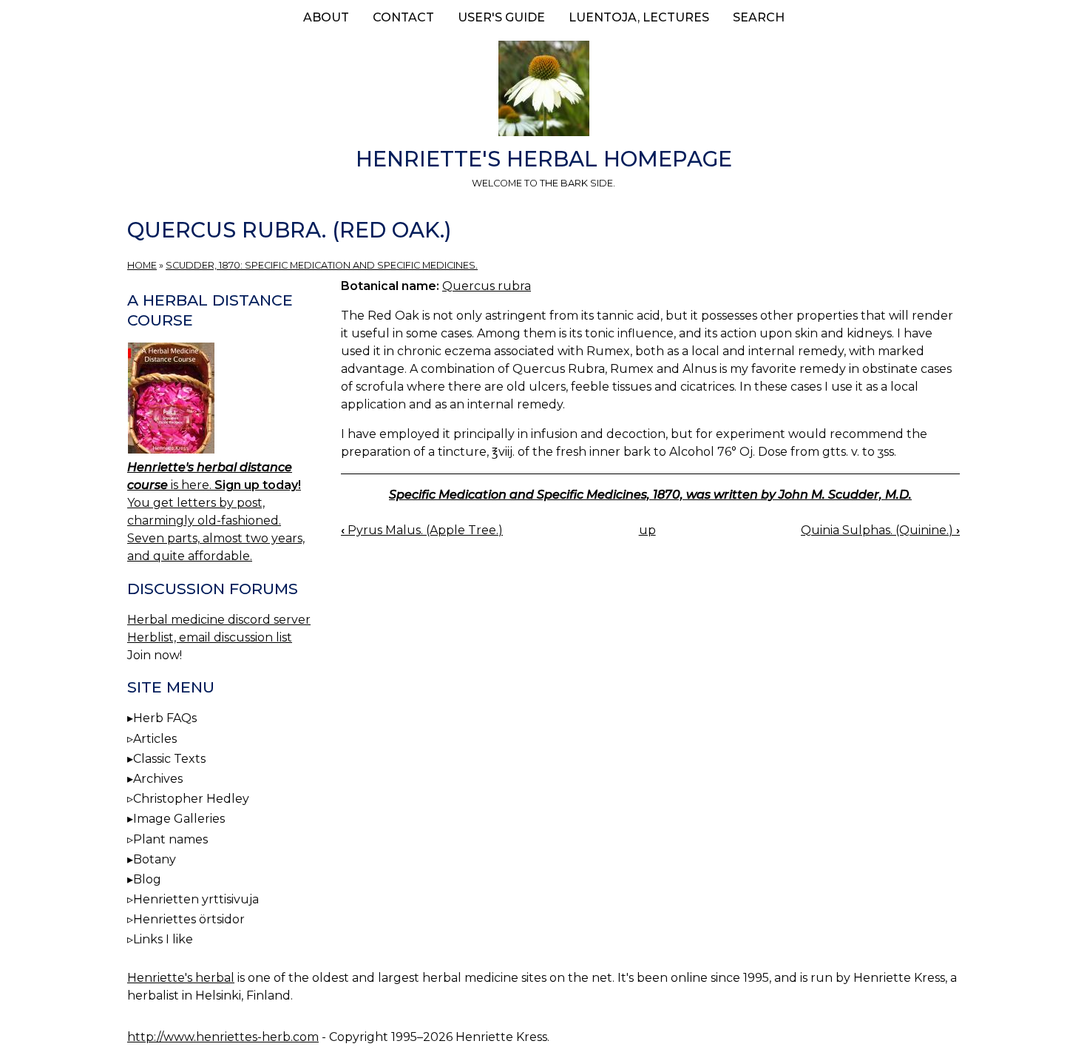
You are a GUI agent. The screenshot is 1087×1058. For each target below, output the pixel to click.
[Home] (543, 91)
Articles (155, 739)
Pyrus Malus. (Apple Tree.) (422, 530)
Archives (158, 779)
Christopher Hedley (191, 799)
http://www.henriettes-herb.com (223, 1037)
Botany (154, 859)
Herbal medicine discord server (219, 620)
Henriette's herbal (180, 978)
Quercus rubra (486, 286)
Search (759, 17)
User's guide (501, 17)
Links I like (163, 939)
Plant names (170, 839)
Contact (403, 17)
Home (142, 265)
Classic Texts (169, 759)
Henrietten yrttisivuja (196, 899)
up (647, 530)
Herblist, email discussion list (209, 637)
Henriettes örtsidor (189, 919)
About (326, 17)
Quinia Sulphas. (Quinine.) (880, 530)
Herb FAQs (165, 718)
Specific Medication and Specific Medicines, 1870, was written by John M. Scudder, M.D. (650, 495)
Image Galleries (179, 819)
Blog (147, 879)
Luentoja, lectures (639, 17)
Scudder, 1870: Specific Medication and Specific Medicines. (322, 265)
